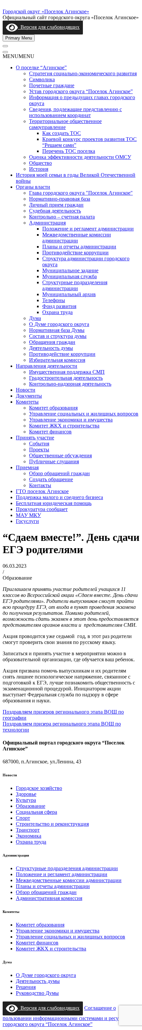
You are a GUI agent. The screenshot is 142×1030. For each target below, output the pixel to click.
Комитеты (27, 402)
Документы (29, 396)
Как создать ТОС (61, 133)
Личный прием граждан (56, 205)
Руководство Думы (37, 993)
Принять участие (35, 437)
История (38, 169)
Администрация (47, 222)
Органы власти (33, 187)
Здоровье (26, 794)
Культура (26, 800)
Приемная (27, 467)
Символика (42, 79)
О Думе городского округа (59, 324)
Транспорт (28, 830)
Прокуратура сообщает (42, 509)
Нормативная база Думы (57, 330)
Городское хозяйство (39, 788)
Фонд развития (59, 306)
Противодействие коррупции (75, 252)
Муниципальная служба (69, 276)
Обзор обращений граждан (59, 473)
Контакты (40, 485)
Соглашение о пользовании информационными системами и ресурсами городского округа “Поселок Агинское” (67, 1016)
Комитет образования (53, 408)
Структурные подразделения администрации (74, 285)
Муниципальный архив (69, 294)
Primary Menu (18, 37)
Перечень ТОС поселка (68, 151)
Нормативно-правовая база (59, 199)
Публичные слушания (54, 461)
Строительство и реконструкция (52, 824)
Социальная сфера (36, 812)
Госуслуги (27, 521)
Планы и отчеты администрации (79, 246)
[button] (18, 56)
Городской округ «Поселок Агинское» (46, 11)
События (39, 443)
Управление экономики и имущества (71, 419)
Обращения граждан (52, 342)
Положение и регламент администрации (88, 228)
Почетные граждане (51, 85)
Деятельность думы (51, 348)
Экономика (28, 836)
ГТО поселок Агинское (42, 491)
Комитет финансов (50, 431)
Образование (30, 806)
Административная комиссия (49, 898)
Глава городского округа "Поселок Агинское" (81, 193)
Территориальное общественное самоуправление (65, 124)
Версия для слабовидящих (49, 27)
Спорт (23, 818)
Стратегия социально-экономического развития (83, 73)
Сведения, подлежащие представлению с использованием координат (75, 112)
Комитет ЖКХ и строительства (64, 425)
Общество (40, 163)
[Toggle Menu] (5, 46)
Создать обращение (51, 479)
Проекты (39, 449)
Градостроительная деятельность (66, 378)
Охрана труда (57, 312)
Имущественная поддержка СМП (67, 372)
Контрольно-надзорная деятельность (70, 384)
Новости (25, 390)
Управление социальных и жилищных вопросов (83, 414)
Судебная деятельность (55, 211)
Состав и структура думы (58, 336)
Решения (26, 987)
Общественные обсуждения (60, 455)
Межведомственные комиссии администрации (76, 237)
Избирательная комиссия (57, 360)
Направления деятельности (46, 366)
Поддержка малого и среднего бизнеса (59, 497)
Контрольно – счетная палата (62, 217)
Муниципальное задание (70, 270)
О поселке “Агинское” (41, 67)
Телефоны (53, 300)
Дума (35, 318)
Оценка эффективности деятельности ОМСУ (80, 157)
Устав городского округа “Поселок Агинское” (81, 91)
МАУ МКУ (28, 515)
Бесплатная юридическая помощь (53, 503)
